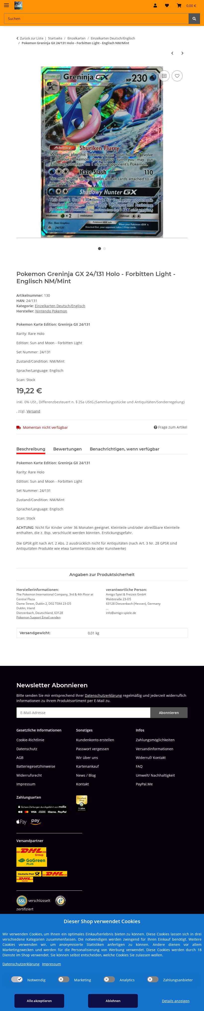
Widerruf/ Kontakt (151, 757)
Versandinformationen (154, 748)
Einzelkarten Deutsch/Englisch (60, 305)
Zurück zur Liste (31, 38)
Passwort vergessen (92, 748)
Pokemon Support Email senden (38, 617)
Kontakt (82, 784)
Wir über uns (87, 757)
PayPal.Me (144, 784)
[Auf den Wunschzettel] (177, 75)
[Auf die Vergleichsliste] (164, 75)
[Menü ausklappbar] (6, 3)
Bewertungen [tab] (67, 449)
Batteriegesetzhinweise (35, 766)
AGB (19, 757)
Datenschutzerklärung (103, 695)
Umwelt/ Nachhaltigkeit (155, 775)
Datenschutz (26, 748)
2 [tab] (104, 248)
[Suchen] (194, 18)
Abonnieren (169, 712)
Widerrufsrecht (29, 775)
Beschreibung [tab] (30, 449)
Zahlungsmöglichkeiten (155, 739)
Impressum (25, 784)
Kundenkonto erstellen (95, 739)
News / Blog (86, 775)
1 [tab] (99, 248)
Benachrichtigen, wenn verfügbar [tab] (124, 449)
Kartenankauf (87, 766)
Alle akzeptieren (39, 1001)
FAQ (139, 766)
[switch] (17, 979)
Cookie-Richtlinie (30, 739)
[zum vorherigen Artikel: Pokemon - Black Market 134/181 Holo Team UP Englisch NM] (172, 53)
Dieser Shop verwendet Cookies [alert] (102, 921)
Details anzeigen (176, 1001)
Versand (33, 411)
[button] (155, 5)
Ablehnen (113, 1001)
